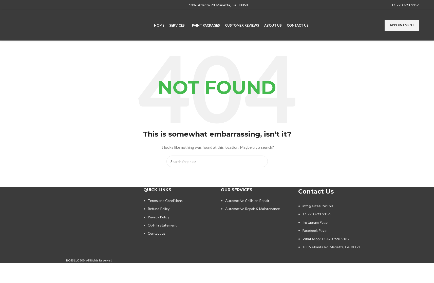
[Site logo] (46, 25)
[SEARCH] (262, 161)
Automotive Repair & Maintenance (252, 208)
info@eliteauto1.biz (318, 206)
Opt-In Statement (162, 225)
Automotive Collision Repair (247, 200)
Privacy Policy (158, 217)
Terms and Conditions (165, 200)
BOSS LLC (72, 260)
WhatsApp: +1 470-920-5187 (326, 239)
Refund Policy (158, 208)
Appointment (402, 25)
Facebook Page (315, 230)
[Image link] (101, 202)
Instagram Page (315, 222)
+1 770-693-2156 (405, 5)
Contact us (156, 233)
